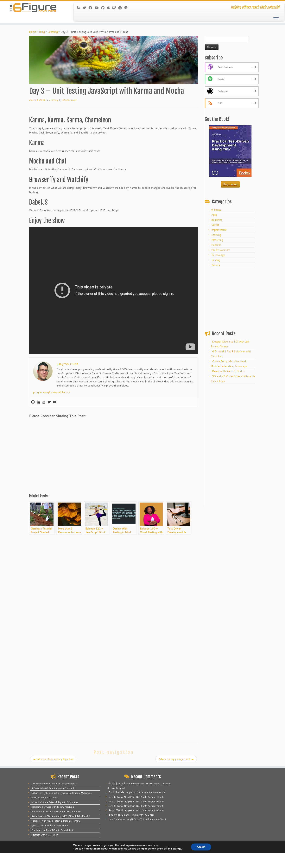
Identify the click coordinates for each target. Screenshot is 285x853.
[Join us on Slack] (127, 7)
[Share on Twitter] (44, 425)
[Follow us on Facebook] (92, 7)
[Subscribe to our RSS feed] (80, 7)
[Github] (33, 402)
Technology (218, 255)
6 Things (216, 209)
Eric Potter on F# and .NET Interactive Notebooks (56, 811)
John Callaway (115, 797)
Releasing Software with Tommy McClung (53, 806)
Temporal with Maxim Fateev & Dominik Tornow (56, 820)
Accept (201, 847)
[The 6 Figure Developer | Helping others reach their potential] (33, 8)
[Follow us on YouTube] (98, 7)
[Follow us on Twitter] (86, 7)
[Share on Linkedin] (64, 425)
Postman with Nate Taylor (45, 834)
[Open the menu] (276, 18)
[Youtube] (54, 402)
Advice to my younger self (176, 759)
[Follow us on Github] (104, 7)
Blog (42, 32)
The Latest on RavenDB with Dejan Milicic (53, 830)
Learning (53, 32)
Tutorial (215, 265)
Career (215, 224)
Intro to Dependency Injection (53, 759)
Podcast (216, 245)
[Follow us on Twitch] (115, 7)
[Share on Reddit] (54, 425)
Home (32, 32)
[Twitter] (49, 402)
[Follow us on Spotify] (121, 7)
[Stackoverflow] (44, 402)
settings (176, 848)
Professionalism (220, 250)
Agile (214, 214)
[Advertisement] (113, 461)
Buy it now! (230, 184)
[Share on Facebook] (33, 425)
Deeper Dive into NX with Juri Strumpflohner (54, 783)
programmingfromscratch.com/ (51, 392)
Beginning (216, 219)
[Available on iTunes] (109, 7)
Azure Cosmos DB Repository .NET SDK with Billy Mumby (61, 816)
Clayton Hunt (69, 100)
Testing (215, 260)
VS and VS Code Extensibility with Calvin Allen (55, 802)
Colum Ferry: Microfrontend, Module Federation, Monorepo (62, 792)
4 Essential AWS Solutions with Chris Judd (53, 788)
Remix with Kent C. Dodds (228, 371)
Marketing (217, 240)
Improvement (219, 230)
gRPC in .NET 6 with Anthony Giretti (50, 825)
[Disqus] (113, 586)
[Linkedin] (38, 402)
